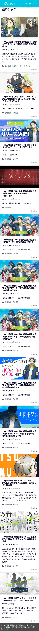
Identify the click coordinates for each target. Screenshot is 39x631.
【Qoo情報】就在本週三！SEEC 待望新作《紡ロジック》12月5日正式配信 (19, 146)
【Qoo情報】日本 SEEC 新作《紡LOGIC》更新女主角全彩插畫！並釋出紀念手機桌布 (19, 482)
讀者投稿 (27, 66)
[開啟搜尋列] (26, 3)
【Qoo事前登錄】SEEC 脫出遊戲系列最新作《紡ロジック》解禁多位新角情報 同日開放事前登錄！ (19, 385)
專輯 (20, 66)
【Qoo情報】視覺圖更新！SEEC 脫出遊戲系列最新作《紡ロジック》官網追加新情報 (19, 539)
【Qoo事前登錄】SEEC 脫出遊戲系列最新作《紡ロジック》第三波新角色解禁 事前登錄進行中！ (19, 288)
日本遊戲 (15, 113)
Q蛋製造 (15, 66)
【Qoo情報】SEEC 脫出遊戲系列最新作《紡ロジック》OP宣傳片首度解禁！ (19, 241)
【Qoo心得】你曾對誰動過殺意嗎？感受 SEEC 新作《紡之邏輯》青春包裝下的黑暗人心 (19, 44)
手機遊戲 (8, 113)
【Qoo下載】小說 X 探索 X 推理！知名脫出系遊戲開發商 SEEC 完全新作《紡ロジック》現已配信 (19, 98)
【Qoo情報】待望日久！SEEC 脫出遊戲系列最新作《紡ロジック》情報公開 (19, 599)
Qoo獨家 (8, 66)
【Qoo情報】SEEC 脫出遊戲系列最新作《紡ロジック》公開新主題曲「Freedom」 (19, 193)
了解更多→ (7, 629)
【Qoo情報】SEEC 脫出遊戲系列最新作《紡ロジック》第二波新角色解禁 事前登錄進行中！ (19, 336)
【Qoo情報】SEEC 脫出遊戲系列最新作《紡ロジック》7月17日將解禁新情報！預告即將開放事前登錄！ (19, 433)
